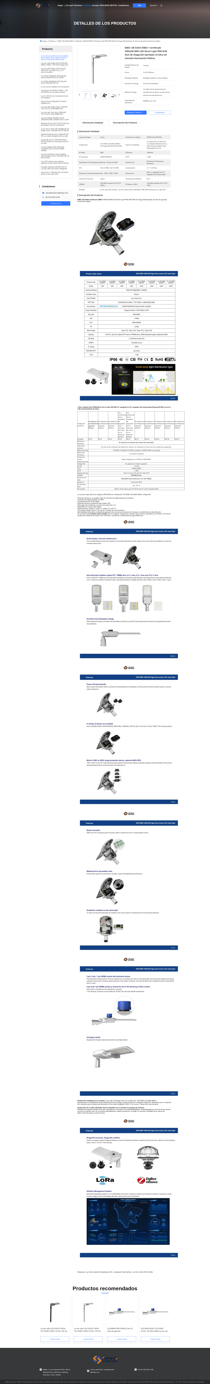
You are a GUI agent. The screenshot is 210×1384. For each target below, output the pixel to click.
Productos (87, 5)
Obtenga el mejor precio (136, 112)
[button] (43, 1317)
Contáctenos (123, 5)
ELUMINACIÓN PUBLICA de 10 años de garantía (119, 1330)
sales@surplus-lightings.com (57, 193)
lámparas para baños (122, 1272)
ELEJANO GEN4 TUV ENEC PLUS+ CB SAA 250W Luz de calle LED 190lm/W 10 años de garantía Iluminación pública (154, 1330)
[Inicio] (42, 5)
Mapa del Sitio (10, 1382)
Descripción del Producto (125, 123)
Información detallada (92, 123)
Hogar (60, 5)
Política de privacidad (24, 1382)
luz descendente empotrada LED (99, 1272)
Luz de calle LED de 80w (142, 1272)
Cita (139, 5)
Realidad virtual (108, 5)
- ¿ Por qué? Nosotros (73, 5)
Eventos (95, 5)
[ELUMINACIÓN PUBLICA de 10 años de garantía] (121, 1311)
